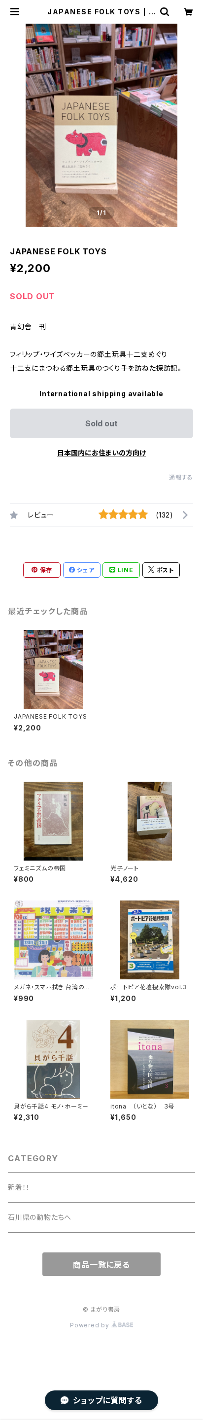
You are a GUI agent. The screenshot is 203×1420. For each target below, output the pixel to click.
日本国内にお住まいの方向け (101, 453)
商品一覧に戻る (101, 1265)
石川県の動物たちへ (39, 1217)
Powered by (90, 1325)
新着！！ (19, 1187)
